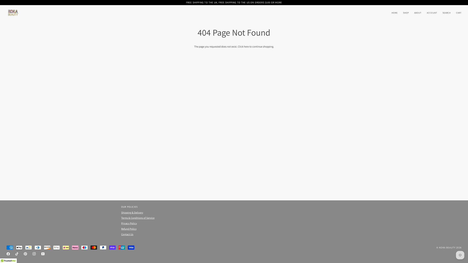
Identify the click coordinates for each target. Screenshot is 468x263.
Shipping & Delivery (132, 212)
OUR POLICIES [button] (129, 206)
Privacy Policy (129, 223)
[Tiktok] (16, 254)
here (246, 46)
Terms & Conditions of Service (137, 218)
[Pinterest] (25, 254)
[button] (406, 12)
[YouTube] (43, 254)
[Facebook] (8, 254)
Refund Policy (129, 228)
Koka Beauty (447, 247)
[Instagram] (34, 254)
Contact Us (127, 234)
